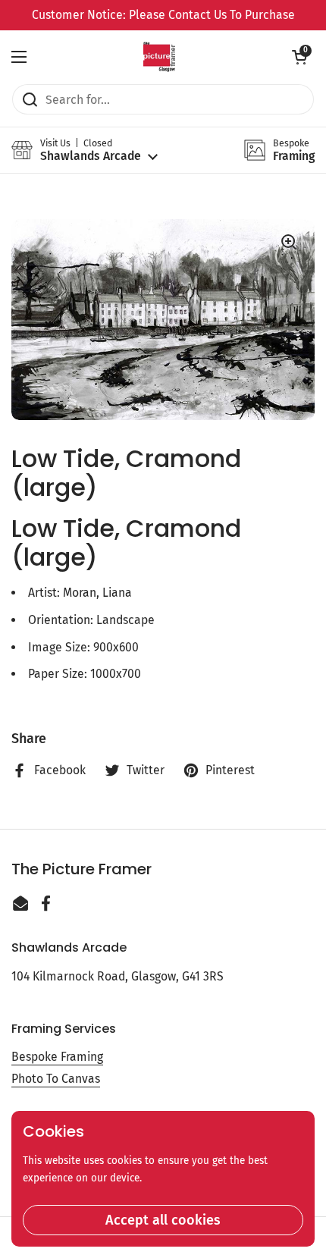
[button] (299, 57)
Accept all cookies (163, 1220)
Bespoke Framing (57, 1056)
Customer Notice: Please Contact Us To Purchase (163, 14)
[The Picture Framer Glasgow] (158, 57)
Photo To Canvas (55, 1078)
